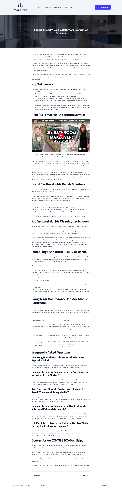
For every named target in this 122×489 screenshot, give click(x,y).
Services (27, 485)
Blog (34, 485)
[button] (60, 7)
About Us (20, 485)
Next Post (86, 475)
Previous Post (37, 475)
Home (13, 485)
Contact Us (41, 485)
